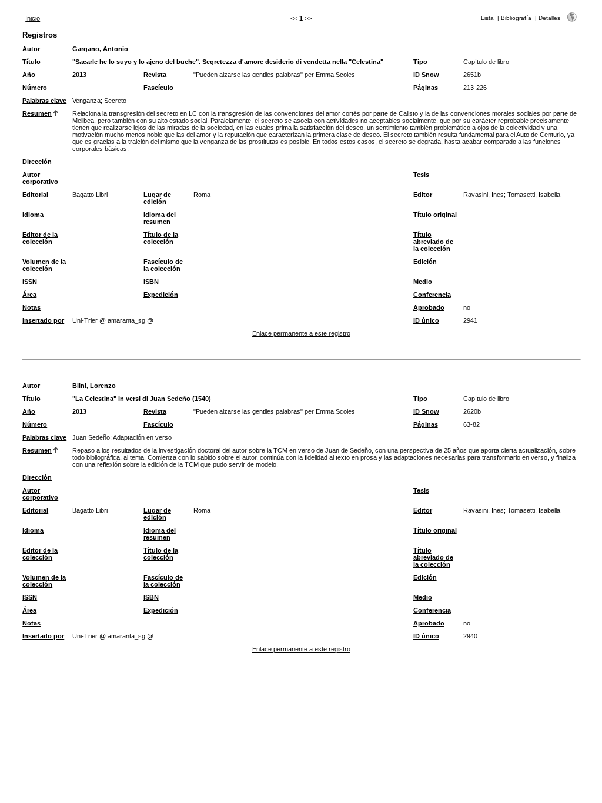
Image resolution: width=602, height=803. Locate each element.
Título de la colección (160, 238)
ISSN (29, 281)
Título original (435, 214)
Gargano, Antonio (100, 48)
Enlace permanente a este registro (301, 333)
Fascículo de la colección (163, 265)
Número (34, 87)
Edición (425, 261)
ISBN (151, 281)
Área (29, 294)
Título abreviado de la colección (433, 241)
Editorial (35, 194)
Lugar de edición (157, 198)
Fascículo (158, 87)
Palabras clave (44, 100)
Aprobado (428, 307)
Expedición (160, 294)
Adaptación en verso (142, 437)
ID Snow (426, 74)
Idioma (33, 214)
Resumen (37, 113)
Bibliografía (516, 18)
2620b (472, 411)
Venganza (86, 100)
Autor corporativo (40, 178)
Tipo (420, 61)
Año (28, 74)
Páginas (425, 87)
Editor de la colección (40, 238)
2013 (79, 74)
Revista (154, 74)
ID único (426, 320)
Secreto (115, 100)
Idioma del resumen (159, 218)
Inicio (32, 18)
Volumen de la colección (44, 265)
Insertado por (43, 320)
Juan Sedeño (91, 437)
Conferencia (432, 294)
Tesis (421, 174)
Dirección (37, 161)
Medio (422, 281)
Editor (422, 194)
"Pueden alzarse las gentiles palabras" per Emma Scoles (274, 74)
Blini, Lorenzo (94, 385)
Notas (31, 307)
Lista (487, 18)
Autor (31, 48)
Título (31, 61)
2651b (472, 74)
